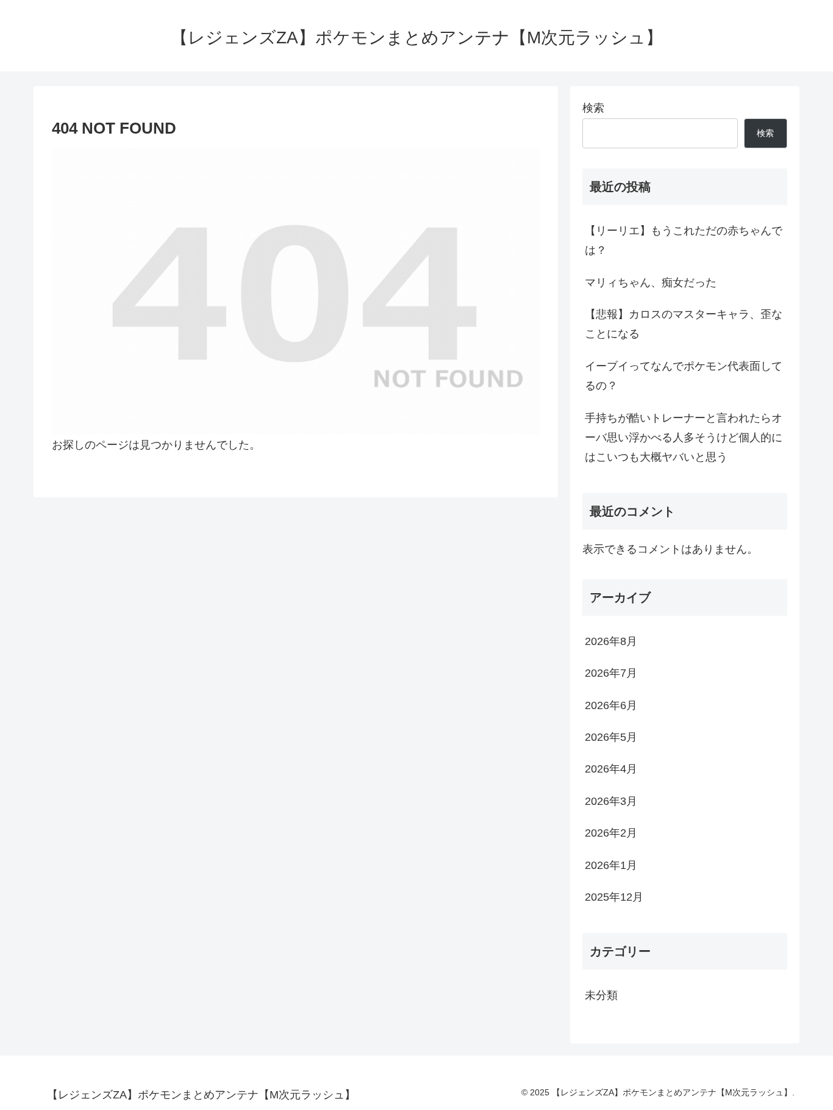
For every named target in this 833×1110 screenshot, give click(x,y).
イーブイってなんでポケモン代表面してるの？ (683, 376)
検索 (593, 108)
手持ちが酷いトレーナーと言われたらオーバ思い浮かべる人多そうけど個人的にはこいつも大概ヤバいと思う (683, 438)
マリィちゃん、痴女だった (651, 282)
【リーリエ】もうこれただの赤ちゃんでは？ (683, 240)
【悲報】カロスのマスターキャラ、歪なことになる (683, 324)
